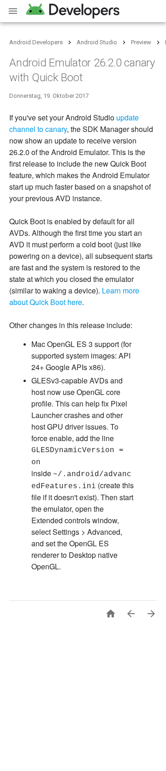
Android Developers (36, 42)
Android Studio (97, 42)
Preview (141, 42)
